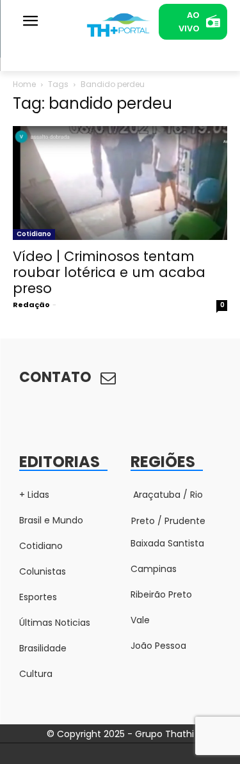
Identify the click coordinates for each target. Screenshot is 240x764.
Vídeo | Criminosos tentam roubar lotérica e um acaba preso (109, 272)
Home (24, 84)
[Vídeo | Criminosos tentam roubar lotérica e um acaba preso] (120, 183)
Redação (31, 304)
